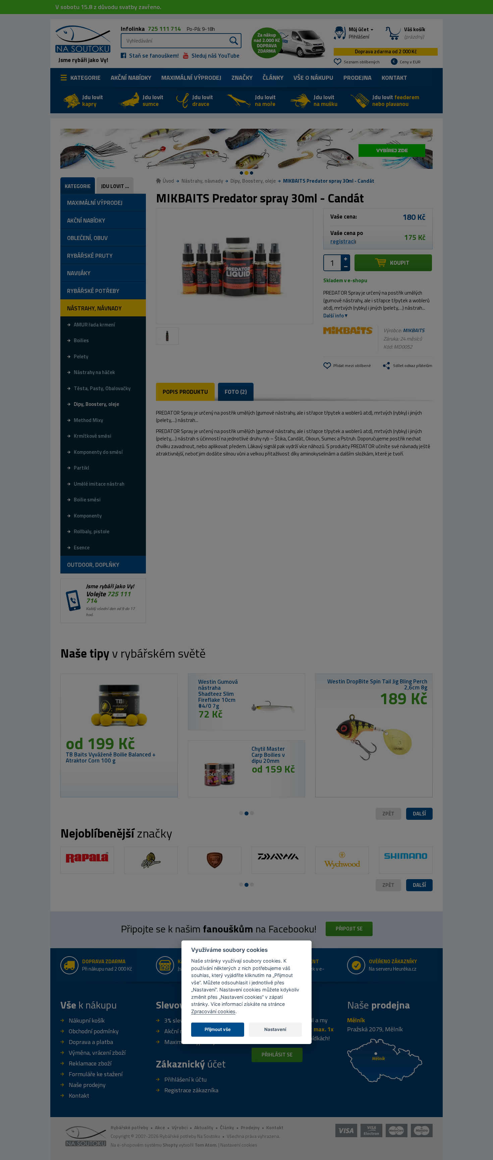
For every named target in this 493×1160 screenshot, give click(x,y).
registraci (342, 241)
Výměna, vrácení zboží (97, 1052)
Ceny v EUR (410, 62)
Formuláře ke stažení (95, 1074)
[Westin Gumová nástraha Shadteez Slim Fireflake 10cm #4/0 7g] (273, 707)
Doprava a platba (91, 1041)
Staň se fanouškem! (153, 55)
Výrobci (179, 1127)
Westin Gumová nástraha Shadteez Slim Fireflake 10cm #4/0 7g (218, 693)
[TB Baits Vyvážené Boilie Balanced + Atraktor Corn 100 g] (119, 706)
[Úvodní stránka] (80, 38)
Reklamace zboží (90, 1063)
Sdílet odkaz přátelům (412, 365)
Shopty (170, 1144)
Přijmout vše (218, 1029)
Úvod (168, 181)
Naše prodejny (87, 1084)
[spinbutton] (332, 262)
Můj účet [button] (359, 33)
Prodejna (357, 77)
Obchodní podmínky (94, 1031)
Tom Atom (205, 1144)
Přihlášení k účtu (185, 1079)
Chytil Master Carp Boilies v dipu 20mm (268, 754)
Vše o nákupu (313, 77)
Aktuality (203, 1127)
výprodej (191, 77)
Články (273, 77)
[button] (419, 814)
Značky (242, 77)
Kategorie (85, 77)
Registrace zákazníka (191, 1090)
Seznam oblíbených (362, 62)
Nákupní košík (87, 1020)
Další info (333, 315)
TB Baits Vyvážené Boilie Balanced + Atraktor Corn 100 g (111, 757)
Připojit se (349, 928)
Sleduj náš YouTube (214, 55)
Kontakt (394, 77)
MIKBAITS (413, 330)
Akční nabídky (131, 77)
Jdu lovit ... (115, 186)
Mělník (356, 1020)
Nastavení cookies (238, 1144)
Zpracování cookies (213, 1011)
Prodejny (250, 1127)
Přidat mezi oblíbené (352, 365)
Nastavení (275, 1029)
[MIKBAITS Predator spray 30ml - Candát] (234, 266)
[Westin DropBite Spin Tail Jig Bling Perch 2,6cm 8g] (374, 735)
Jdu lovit (92, 100)
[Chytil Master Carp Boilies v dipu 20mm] (219, 774)
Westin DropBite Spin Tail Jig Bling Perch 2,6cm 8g (377, 684)
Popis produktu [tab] (185, 391)
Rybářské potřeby (129, 1127)
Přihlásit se (277, 1054)
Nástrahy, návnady (202, 181)
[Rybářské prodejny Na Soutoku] (384, 1059)
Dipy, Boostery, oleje (253, 181)
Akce (160, 1127)
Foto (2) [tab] (236, 391)
